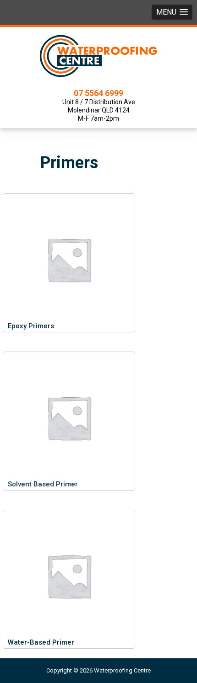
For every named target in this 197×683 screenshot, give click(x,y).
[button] (172, 12)
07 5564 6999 (98, 93)
